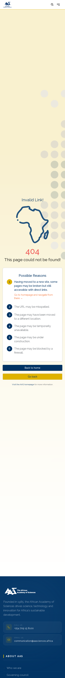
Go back (32, 376)
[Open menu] (58, 4)
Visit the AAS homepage (23, 384)
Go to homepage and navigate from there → (33, 297)
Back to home (32, 368)
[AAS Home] (20, 591)
